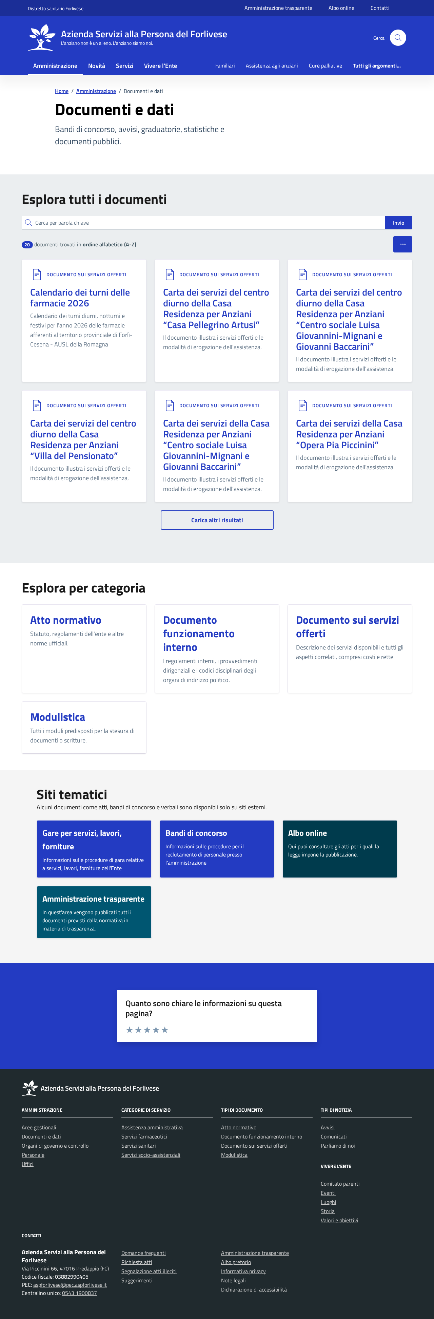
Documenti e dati (41, 1136)
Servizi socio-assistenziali (150, 1155)
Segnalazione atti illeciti (149, 1271)
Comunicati (334, 1136)
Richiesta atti (136, 1262)
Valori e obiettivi (339, 1220)
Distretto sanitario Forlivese (55, 8)
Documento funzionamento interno (261, 1136)
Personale (33, 1155)
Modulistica (234, 1155)
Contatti (380, 8)
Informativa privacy (243, 1271)
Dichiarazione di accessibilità (254, 1289)
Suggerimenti (137, 1280)
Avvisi (328, 1127)
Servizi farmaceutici (144, 1136)
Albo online (341, 8)
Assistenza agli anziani (272, 65)
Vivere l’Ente (160, 65)
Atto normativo (238, 1127)
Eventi (328, 1193)
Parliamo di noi (338, 1146)
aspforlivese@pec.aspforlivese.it (70, 1285)
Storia (328, 1211)
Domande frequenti (143, 1253)
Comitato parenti (340, 1184)
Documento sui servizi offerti (86, 274)
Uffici (28, 1164)
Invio (398, 223)
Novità (96, 65)
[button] (398, 38)
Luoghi (328, 1202)
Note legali (233, 1280)
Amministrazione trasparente (278, 8)
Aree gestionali (39, 1127)
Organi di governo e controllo (55, 1146)
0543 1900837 (79, 1293)
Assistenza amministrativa (152, 1127)
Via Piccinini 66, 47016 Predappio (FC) (65, 1268)
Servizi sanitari (138, 1146)
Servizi (124, 65)
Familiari (225, 65)
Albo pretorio (236, 1262)
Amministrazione (55, 65)
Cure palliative (325, 65)
